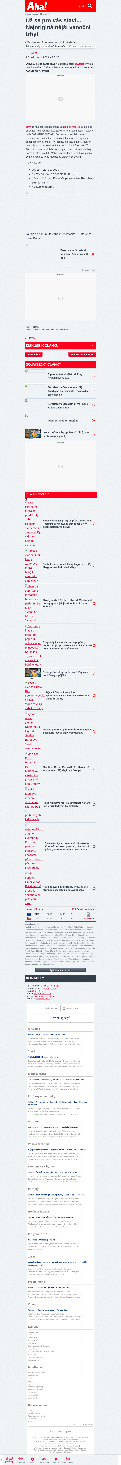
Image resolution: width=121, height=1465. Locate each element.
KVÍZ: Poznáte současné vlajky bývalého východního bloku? (49, 1221)
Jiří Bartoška (88, 940)
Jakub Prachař (67, 938)
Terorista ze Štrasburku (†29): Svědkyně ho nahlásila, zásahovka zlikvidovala (68, 391)
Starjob (30, 1410)
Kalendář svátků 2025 (51, 1035)
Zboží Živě (32, 1335)
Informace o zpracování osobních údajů (48, 1448)
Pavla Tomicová (63, 954)
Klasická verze (50, 1008)
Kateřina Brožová (46, 946)
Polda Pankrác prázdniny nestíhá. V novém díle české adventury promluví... (55, 1297)
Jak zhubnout (34, 1080)
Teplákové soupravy (35, 1389)
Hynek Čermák (78, 935)
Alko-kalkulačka (35, 1127)
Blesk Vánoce (34, 1035)
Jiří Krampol (30, 943)
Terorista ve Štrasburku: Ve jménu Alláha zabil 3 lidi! (74, 254)
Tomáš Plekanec (60, 959)
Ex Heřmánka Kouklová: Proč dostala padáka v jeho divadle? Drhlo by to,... (55, 1086)
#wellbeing (43, 1240)
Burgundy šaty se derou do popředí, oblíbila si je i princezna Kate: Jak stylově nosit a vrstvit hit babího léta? (67, 645)
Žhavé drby (21, 1462)
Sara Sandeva (44, 956)
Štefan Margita (72, 956)
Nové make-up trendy (75, 1080)
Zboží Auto (32, 1354)
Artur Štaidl (68, 927)
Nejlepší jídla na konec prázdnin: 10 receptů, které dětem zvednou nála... (54, 1201)
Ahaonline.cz (31, 14)
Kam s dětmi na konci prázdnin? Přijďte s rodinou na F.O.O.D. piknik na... (54, 1114)
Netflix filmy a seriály (64, 1217)
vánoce (29, 329)
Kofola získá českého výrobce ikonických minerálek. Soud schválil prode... (55, 1182)
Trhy (28, 126)
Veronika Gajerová (42, 962)
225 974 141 (37, 991)
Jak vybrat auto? (34, 1360)
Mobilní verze (72, 1008)
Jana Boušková (54, 940)
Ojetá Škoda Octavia (35, 1357)
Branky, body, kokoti (46, 1310)
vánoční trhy (62, 329)
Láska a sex (56, 1462)
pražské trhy (82, 63)
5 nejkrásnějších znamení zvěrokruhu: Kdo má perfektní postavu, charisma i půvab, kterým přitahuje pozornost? (67, 846)
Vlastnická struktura (40, 1450)
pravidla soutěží (42, 998)
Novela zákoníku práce (53, 1172)
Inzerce (53, 1431)
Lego (30, 1381)
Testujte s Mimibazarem (36, 1372)
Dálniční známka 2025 (70, 1127)
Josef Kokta (71, 943)
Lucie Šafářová (40, 948)
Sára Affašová (31, 956)
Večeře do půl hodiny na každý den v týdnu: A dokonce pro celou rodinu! (54, 1199)
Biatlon (45, 1057)
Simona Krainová (58, 956)
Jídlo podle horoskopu (74, 1195)
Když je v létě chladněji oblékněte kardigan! (43, 1111)
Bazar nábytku (33, 1398)
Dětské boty (32, 1392)
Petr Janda (75, 954)
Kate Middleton (31, 946)
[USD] (29, 918)
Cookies (67, 1448)
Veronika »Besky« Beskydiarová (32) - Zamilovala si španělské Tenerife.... (54, 1109)
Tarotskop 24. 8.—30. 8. (36, 1249)
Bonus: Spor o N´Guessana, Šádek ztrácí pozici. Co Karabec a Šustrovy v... (55, 1317)
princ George (39, 964)
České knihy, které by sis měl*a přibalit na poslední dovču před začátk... (54, 1246)
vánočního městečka (71, 126)
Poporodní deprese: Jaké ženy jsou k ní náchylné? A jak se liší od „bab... (54, 1272)
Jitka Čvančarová (58, 943)
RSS (69, 1431)
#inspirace (32, 1240)
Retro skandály (67, 1462)
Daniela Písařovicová (67, 930)
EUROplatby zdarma (82, 909)
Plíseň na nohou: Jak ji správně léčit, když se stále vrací (48, 1274)
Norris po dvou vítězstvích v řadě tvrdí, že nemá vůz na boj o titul (51, 1131)
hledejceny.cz (33, 1332)
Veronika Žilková (57, 962)
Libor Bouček (59, 946)
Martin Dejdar (55, 951)
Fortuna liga (62, 1310)
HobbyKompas (33, 1349)
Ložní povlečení (33, 1395)
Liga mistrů (54, 1057)
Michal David (68, 951)
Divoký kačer (48, 1217)
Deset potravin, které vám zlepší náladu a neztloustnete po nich (50, 1269)
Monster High (33, 1375)
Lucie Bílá (83, 946)
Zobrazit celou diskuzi (82, 354)
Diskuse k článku (42, 346)
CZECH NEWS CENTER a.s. (60, 1437)
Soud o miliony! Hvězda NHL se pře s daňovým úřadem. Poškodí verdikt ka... (56, 1067)
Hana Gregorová (32, 935)
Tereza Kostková (45, 959)
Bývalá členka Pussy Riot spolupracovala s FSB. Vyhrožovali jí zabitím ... (54, 1038)
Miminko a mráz (65, 1102)
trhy (37, 329)
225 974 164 (50, 988)
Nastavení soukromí (78, 1448)
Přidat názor (33, 354)
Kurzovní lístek (34, 909)
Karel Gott (81, 943)
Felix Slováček (56, 932)
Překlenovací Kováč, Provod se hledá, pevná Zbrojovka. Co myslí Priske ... (55, 1319)
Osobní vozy (32, 1338)
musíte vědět (47, 329)
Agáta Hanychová (32, 927)
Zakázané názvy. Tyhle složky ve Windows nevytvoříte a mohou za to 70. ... (55, 1156)
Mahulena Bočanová (85, 948)
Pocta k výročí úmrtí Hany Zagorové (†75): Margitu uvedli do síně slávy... (54, 1089)
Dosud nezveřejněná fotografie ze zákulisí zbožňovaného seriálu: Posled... (54, 1083)
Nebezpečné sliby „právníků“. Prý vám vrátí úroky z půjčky (66, 434)
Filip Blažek (68, 932)
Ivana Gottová (40, 938)
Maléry (32, 1462)
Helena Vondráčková (62, 935)
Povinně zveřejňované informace (60, 1452)
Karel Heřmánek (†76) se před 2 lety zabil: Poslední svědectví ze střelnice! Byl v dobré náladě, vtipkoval (67, 523)
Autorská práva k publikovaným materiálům (60, 1444)
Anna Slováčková (55, 927)
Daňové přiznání (35, 1172)
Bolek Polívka (79, 927)
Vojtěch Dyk (70, 962)
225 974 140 (53, 986)
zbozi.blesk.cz (33, 1343)
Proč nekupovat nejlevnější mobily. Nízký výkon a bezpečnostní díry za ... (54, 1154)
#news (52, 1240)
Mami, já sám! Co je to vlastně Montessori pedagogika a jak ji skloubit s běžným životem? (67, 603)
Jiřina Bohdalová (43, 943)
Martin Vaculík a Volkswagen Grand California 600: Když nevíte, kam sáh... (54, 1134)
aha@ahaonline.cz (42, 993)
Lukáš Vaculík (70, 948)
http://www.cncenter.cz (45, 996)
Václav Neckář (74, 959)
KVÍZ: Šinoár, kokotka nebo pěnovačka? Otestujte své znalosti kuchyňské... (55, 1204)
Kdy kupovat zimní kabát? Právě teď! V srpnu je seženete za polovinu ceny (66, 888)
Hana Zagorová (46, 935)
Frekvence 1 (32, 1419)
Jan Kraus (90, 938)
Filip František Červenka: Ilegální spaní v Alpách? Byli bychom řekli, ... (53, 1224)
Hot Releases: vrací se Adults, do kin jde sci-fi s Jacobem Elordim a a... (53, 1244)
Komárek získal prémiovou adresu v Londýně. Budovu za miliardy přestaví (54, 1176)
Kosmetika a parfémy (35, 1387)
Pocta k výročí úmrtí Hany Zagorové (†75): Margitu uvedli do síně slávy (67, 566)
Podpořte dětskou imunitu (39, 1262)
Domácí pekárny (56, 1195)
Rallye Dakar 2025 (51, 1127)
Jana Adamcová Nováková (35, 940)
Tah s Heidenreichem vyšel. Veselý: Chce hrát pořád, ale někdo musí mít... (54, 1064)
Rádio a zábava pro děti (36, 1416)
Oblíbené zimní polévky (38, 1195)
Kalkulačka (87, 918)
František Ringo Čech (83, 932)
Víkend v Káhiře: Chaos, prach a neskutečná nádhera (47, 1227)
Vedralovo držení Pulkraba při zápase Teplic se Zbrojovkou (49, 1314)
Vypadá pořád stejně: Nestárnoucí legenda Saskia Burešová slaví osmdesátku (67, 731)
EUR (37, 914)
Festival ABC (64, 1288)
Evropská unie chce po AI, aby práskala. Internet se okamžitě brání (52, 1179)
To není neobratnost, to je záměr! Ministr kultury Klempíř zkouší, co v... (53, 1041)
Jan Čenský (79, 938)
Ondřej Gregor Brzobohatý (44, 954)
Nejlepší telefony (57, 1150)
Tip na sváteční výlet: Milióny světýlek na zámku (65, 376)
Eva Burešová (30, 932)
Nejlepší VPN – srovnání (76, 1150)
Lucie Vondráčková (55, 948)
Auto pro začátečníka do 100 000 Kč (41, 1352)
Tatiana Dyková (31, 959)
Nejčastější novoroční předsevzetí (42, 1102)
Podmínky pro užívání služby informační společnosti (60, 1446)
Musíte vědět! (44, 1462)
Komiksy (53, 1288)
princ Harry (50, 964)
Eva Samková (43, 932)
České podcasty (34, 1413)
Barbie (30, 1378)
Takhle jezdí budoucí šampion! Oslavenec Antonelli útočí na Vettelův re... (54, 1061)
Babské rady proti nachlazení (63, 1262)
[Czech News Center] (65, 1018)
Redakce (62, 1431)
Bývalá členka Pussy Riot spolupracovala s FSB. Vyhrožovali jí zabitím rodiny (67, 695)
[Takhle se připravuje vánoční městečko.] (57, 193)
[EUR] (29, 914)
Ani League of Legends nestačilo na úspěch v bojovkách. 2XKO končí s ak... (55, 1294)
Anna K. (44, 927)
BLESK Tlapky (34, 1217)
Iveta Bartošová (54, 938)
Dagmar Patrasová (49, 930)
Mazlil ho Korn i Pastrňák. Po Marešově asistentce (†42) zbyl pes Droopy (66, 769)
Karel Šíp (90, 943)
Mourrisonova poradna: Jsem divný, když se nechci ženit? (49, 1291)
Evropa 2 (31, 1421)
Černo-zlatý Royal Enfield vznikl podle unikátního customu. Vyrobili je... (53, 1137)
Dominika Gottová (84, 930)
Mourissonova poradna (38, 1288)
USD (37, 918)
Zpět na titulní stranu (60, 970)
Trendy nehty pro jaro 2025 (52, 1080)
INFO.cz (65, 1035)
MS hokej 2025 (34, 1057)
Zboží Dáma (32, 1340)
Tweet (33, 53)
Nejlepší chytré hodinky (38, 1150)
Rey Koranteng (87, 954)
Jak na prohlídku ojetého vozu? (39, 1346)
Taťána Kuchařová (87, 956)
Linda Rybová (71, 946)
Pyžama (31, 1384)
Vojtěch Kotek (82, 962)
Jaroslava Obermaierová (72, 940)
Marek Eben (30, 951)
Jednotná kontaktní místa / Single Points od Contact (67, 1450)
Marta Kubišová (42, 951)
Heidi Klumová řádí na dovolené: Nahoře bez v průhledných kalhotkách (66, 804)
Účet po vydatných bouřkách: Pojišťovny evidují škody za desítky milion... (54, 1044)
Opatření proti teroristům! (63, 420)
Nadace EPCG (71, 1172)
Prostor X (32, 1310)
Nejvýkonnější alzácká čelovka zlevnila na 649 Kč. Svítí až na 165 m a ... (54, 1159)
